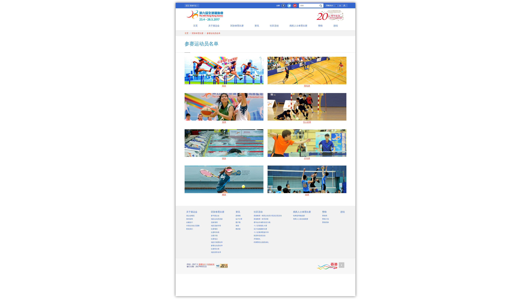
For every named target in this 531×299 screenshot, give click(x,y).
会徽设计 (189, 222)
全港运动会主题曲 (193, 226)
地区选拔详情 (216, 226)
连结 (335, 26)
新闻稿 (238, 216)
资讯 (257, 26)
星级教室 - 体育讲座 (261, 219)
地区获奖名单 (216, 252)
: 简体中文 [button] (191, 6)
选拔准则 (214, 222)
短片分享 (239, 219)
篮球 (224, 122)
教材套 (238, 229)
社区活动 (274, 26)
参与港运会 (215, 216)
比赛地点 (214, 239)
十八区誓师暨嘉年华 (261, 232)
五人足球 (307, 122)
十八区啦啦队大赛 (260, 226)
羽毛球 (307, 86)
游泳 (224, 158)
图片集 (238, 222)
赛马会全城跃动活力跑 (262, 222)
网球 (224, 195)
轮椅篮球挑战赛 (299, 216)
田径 (224, 86)
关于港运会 (213, 26)
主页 (195, 26)
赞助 (320, 26)
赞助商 (324, 216)
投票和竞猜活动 (259, 236)
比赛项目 (214, 229)
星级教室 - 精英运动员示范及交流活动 (268, 216)
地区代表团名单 (217, 242)
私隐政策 (210, 264)
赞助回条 (325, 222)
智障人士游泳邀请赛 (300, 219)
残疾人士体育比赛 (298, 26)
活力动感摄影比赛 (260, 229)
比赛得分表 (215, 249)
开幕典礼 (257, 239)
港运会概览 (190, 216)
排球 (307, 195)
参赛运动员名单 (217, 246)
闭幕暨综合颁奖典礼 (261, 242)
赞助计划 (325, 219)
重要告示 (202, 264)
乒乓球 (307, 158)
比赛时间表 (215, 232)
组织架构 (189, 219)
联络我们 (189, 229)
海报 (237, 226)
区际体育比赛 (237, 26)
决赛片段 (214, 236)
